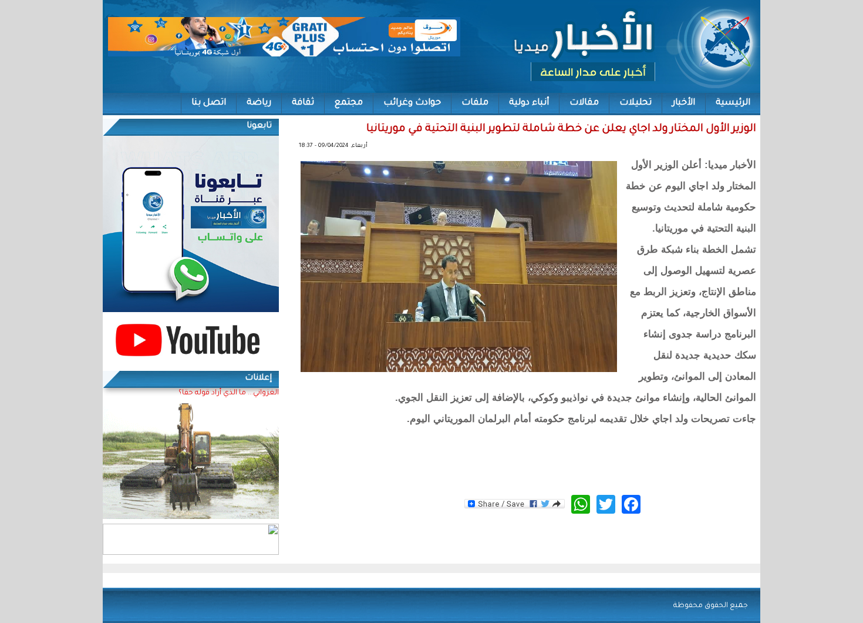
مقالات (584, 103)
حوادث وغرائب (412, 103)
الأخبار (683, 103)
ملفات (474, 103)
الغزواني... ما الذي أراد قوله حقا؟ (228, 393)
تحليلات (635, 103)
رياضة (259, 103)
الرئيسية (733, 103)
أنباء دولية (529, 103)
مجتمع (349, 103)
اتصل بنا (208, 103)
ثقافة (303, 103)
